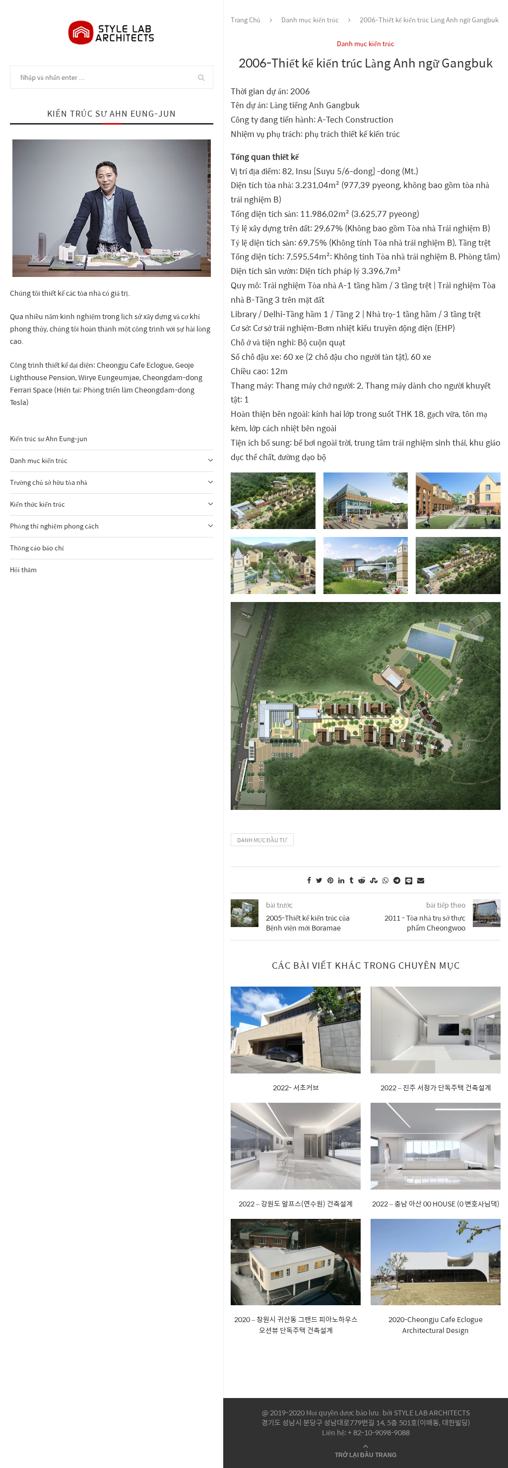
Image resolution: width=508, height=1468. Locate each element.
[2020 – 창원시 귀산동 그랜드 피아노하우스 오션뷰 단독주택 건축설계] (296, 1262)
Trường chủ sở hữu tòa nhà (48, 482)
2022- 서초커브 (296, 1087)
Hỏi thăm (23, 569)
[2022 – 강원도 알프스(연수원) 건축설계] (296, 1146)
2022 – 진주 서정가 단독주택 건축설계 (436, 1087)
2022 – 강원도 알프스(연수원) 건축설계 (296, 1203)
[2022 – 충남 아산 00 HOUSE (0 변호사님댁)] (436, 1146)
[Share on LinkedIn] (341, 879)
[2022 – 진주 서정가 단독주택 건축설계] (436, 1030)
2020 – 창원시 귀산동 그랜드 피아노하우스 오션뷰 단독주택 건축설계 (296, 1324)
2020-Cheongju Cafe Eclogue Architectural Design (435, 1324)
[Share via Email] (420, 879)
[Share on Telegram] (396, 879)
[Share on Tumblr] (351, 879)
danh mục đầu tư (262, 840)
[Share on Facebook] (309, 879)
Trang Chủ (245, 19)
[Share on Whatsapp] (385, 879)
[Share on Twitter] (319, 879)
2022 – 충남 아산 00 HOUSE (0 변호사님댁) (436, 1203)
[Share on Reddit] (361, 879)
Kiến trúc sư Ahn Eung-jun (48, 438)
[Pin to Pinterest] (330, 879)
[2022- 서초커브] (296, 1030)
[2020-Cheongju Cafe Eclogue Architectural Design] (436, 1262)
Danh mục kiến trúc (38, 460)
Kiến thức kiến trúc (37, 504)
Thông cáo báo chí (37, 547)
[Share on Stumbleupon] (374, 879)
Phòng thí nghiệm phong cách (54, 526)
